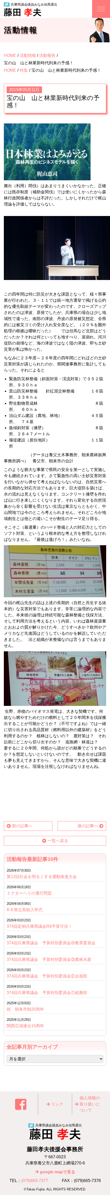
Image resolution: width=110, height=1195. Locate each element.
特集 (24, 70)
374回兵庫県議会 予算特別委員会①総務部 (47, 992)
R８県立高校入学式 (27, 910)
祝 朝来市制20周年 (25, 1009)
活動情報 (28, 55)
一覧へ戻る (58, 840)
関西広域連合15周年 (27, 1026)
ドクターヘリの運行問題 (29, 893)
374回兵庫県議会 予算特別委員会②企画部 (47, 976)
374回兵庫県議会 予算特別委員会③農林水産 (49, 959)
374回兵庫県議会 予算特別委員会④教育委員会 (51, 943)
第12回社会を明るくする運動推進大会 (42, 876)
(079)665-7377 (34, 1180)
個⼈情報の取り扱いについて (90, 1104)
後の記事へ (88, 826)
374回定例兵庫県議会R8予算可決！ (39, 926)
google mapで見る (57, 1172)
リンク (57, 1104)
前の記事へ (22, 826)
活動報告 (47, 55)
